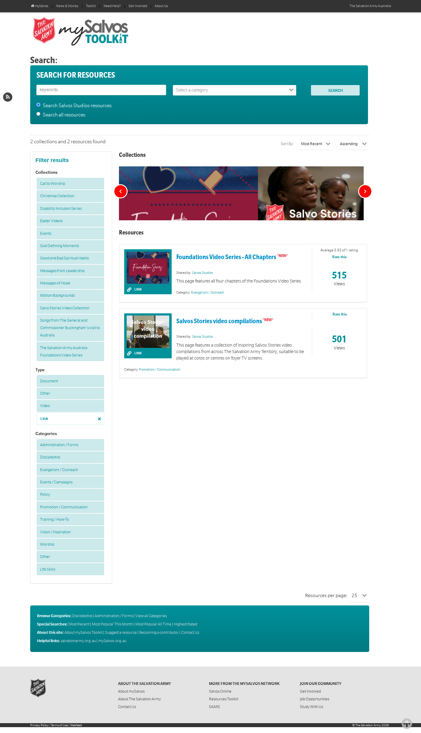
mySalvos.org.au (112, 641)
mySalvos (101, 30)
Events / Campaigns (56, 482)
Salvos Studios (202, 273)
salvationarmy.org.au (78, 641)
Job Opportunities (314, 699)
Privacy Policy (39, 725)
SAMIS (214, 707)
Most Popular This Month (112, 624)
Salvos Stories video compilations (219, 321)
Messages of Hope (55, 283)
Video (45, 406)
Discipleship (50, 457)
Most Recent (78, 624)
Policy (45, 494)
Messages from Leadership (62, 271)
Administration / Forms (59, 445)
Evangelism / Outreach (59, 470)
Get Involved (138, 6)
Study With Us (311, 707)
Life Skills (47, 569)
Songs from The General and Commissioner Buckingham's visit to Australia (70, 327)
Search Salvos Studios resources (77, 105)
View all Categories (151, 616)
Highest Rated (185, 624)
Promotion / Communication (64, 507)
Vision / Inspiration (55, 532)
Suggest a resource (121, 632)
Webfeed (76, 725)
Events (45, 233)
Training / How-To (54, 519)
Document (49, 381)
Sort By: (287, 144)
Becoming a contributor (159, 632)
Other (45, 393)
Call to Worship (52, 183)
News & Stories (67, 6)
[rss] (7, 97)
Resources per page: (326, 595)
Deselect (98, 417)
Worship (47, 544)
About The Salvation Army (139, 699)
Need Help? (112, 6)
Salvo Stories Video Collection (64, 308)
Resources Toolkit (223, 699)
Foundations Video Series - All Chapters (226, 257)
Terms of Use (59, 725)
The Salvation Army (368, 725)
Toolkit (91, 6)
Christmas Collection (57, 196)
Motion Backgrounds (57, 295)
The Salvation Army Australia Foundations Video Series (63, 351)
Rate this (339, 257)
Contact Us (190, 632)
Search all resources (64, 115)
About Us (161, 6)
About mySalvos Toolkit (83, 632)
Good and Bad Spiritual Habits (64, 258)
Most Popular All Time (153, 624)
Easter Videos (51, 221)
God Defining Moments (59, 246)
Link (44, 419)
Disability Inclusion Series (61, 208)
